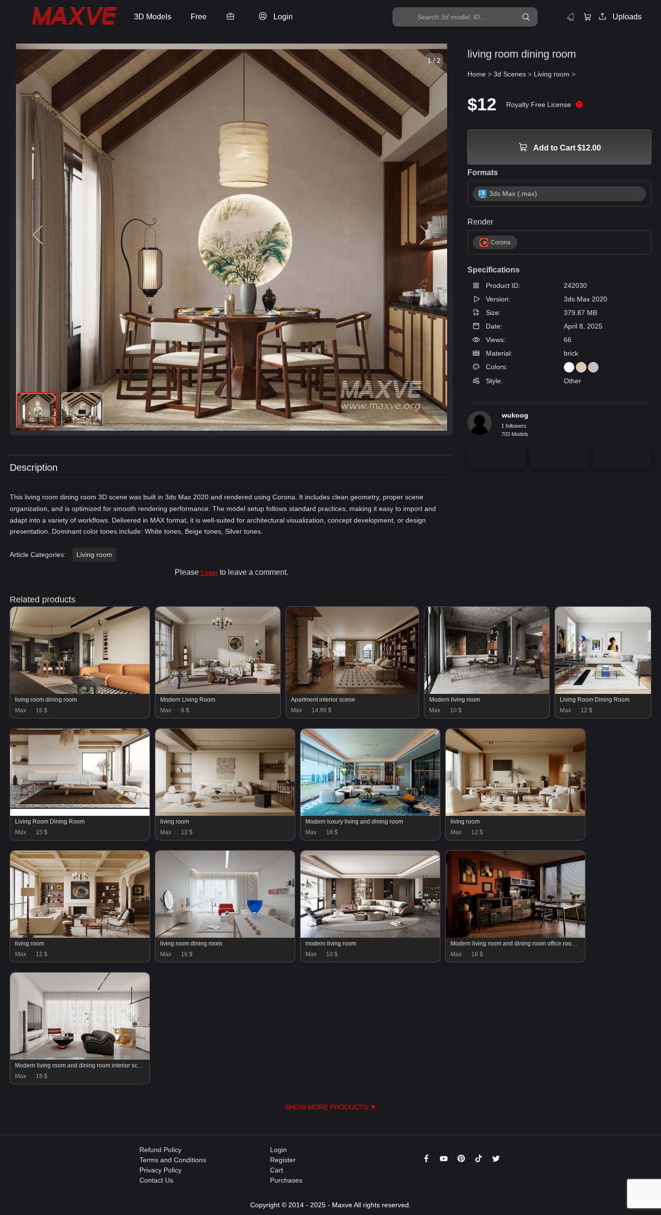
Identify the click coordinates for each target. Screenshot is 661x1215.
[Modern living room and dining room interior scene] (80, 1057)
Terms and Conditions (172, 1160)
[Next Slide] (424, 235)
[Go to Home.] (64, 17)
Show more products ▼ (330, 1107)
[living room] (225, 813)
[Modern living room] (486, 691)
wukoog (515, 415)
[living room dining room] (80, 691)
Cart (276, 1170)
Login (209, 572)
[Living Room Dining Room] (603, 691)
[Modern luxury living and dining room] (370, 813)
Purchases (286, 1180)
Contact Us (156, 1180)
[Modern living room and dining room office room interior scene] (515, 935)
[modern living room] (370, 935)
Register (283, 1160)
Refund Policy (160, 1150)
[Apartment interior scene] (352, 691)
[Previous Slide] (38, 235)
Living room (94, 554)
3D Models (152, 17)
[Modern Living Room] (217, 691)
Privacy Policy (160, 1170)
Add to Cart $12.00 (566, 148)
